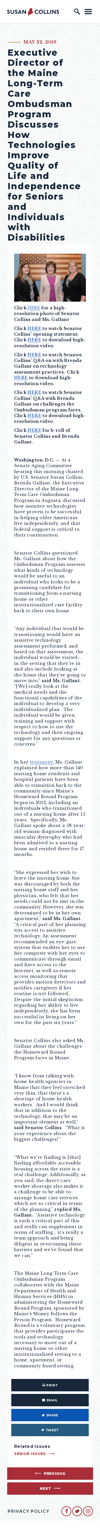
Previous (54, 1474)
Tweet (52, 1430)
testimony (41, 762)
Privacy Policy (28, 1511)
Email (52, 1400)
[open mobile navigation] (88, 11)
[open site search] (77, 11)
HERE (33, 307)
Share (52, 1415)
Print (52, 1385)
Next (45, 1488)
